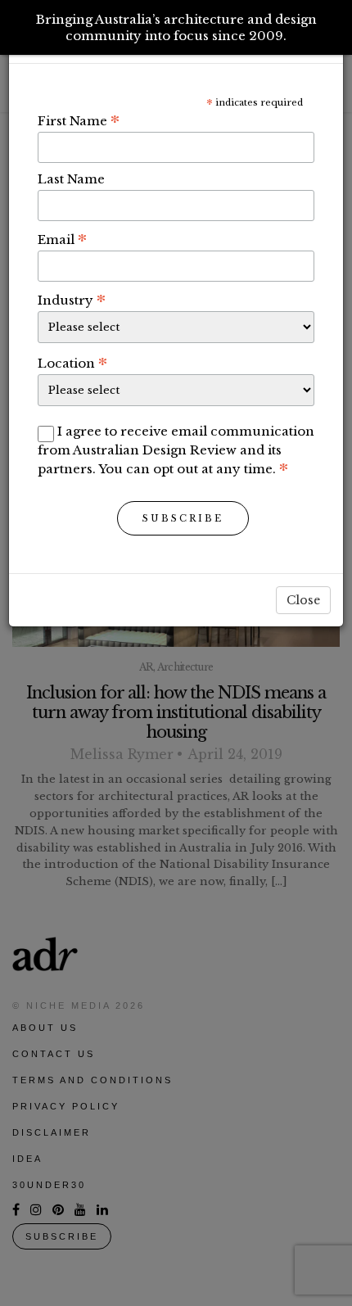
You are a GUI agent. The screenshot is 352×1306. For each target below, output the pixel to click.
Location (72, 363)
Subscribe (182, 518)
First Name (79, 120)
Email (62, 239)
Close (303, 600)
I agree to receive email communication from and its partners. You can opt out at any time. (176, 450)
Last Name (71, 179)
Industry (72, 300)
